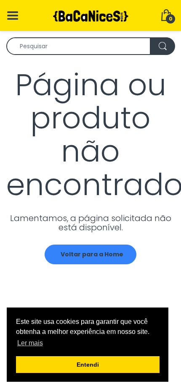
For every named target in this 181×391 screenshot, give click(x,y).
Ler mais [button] (30, 343)
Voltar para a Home (92, 254)
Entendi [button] (88, 364)
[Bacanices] (90, 15)
